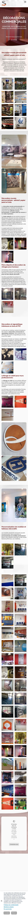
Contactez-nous (14, 844)
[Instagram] (14, 39)
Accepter (6, 913)
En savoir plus (8, 909)
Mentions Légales (9, 907)
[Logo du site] (4, 4)
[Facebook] (12, 39)
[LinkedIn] (16, 39)
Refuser (14, 913)
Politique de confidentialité (11, 905)
